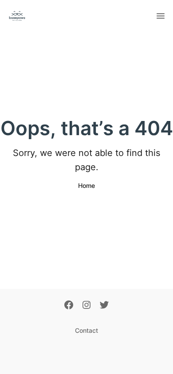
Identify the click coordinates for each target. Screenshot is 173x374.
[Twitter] (104, 306)
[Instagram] (86, 306)
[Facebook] (68, 306)
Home (86, 185)
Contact (86, 330)
